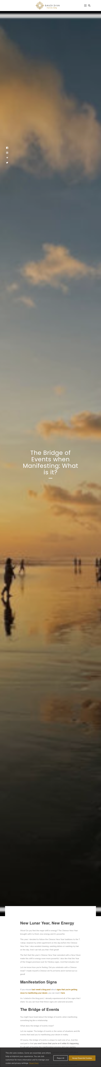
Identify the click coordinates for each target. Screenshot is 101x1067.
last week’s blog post (41, 989)
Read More (34, 1063)
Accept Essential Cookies (82, 1058)
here (63, 993)
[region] (50, 1057)
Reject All (60, 1058)
